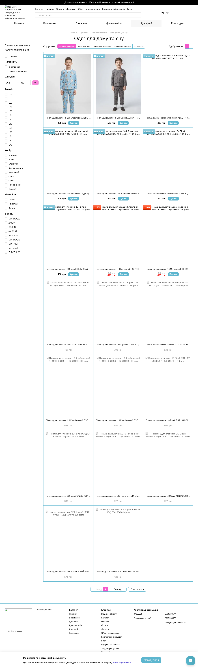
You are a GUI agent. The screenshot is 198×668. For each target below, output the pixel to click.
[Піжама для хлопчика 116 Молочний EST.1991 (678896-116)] (168, 235)
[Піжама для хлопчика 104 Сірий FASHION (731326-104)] (118, 84)
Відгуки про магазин (110, 644)
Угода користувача (110, 648)
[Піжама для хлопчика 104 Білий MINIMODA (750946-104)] (68, 235)
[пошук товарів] (138, 15)
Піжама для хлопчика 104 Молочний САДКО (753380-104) (73, 193)
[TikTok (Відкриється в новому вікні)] (151, 12)
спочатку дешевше (102, 46)
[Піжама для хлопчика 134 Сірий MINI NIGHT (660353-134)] (118, 311)
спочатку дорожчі (122, 46)
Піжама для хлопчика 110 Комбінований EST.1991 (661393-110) (125, 420)
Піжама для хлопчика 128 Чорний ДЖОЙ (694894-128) (71, 571)
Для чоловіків (114, 23)
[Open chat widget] (190, 660)
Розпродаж (177, 23)
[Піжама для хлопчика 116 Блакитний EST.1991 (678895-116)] (118, 235)
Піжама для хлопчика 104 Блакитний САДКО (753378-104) (73, 118)
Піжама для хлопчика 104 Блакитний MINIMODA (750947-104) (124, 193)
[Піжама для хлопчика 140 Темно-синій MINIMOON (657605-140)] (118, 462)
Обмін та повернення (89, 9)
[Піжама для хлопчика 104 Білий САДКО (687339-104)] (68, 462)
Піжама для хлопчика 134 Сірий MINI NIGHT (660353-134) (123, 345)
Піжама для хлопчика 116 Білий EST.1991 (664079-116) (171, 420)
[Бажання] (174, 12)
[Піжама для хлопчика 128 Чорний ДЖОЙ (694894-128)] (68, 538)
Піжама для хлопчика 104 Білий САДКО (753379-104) (170, 118)
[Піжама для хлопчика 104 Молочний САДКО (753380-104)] (68, 160)
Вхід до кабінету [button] (109, 614)
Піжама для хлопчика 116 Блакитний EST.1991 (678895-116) (124, 269)
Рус (167, 12)
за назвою (139, 46)
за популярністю (66, 46)
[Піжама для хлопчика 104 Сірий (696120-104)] (118, 538)
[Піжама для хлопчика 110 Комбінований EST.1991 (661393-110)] (118, 387)
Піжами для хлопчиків (17, 45)
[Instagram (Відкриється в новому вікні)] (147, 12)
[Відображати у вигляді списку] (191, 46)
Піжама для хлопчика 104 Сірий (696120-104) (118, 571)
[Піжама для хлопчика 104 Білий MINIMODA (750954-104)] (168, 160)
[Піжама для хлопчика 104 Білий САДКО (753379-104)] (168, 84)
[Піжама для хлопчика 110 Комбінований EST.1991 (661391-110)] (68, 387)
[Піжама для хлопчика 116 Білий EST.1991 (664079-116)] (168, 387)
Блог (129, 9)
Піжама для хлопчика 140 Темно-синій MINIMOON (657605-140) (125, 496)
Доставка (70, 9)
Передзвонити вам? (142, 618)
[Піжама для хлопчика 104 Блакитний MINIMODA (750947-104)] (118, 160)
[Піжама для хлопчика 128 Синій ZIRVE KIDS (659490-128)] (68, 311)
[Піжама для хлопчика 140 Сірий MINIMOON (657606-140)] (168, 462)
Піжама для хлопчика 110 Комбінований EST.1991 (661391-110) (75, 420)
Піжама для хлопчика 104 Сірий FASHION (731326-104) (121, 118)
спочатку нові (84, 46)
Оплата (60, 9)
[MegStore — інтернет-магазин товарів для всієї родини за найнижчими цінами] (18, 616)
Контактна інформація (113, 9)
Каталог (39, 9)
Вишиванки (49, 23)
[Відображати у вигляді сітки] (187, 46)
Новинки (19, 23)
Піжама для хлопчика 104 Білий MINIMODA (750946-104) (72, 269)
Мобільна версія (14, 631)
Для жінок (81, 23)
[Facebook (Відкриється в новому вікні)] (155, 12)
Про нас (50, 9)
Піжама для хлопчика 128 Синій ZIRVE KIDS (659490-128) (73, 345)
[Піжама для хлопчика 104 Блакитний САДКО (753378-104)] (68, 84)
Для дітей (146, 23)
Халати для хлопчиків (17, 50)
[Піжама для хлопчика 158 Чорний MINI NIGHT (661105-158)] (168, 311)
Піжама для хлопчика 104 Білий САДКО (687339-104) (71, 496)
